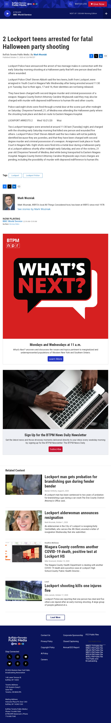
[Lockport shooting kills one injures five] (23, 591)
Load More (55, 617)
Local (47, 582)
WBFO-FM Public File (94, 652)
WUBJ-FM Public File (94, 657)
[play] (7, 13)
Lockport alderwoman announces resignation (72, 515)
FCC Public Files (92, 635)
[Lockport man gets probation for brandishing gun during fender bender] (23, 485)
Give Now (98, 4)
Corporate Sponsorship (73, 635)
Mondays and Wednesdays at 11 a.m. (55, 345)
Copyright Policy (48, 647)
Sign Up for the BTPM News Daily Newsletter (55, 435)
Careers (44, 660)
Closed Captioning (71, 641)
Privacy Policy (47, 641)
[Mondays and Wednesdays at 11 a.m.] (55, 286)
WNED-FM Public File (94, 648)
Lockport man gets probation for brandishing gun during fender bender (71, 481)
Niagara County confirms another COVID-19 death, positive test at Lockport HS (71, 551)
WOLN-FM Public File (94, 654)
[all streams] (107, 13)
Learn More (55, 358)
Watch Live (81, 4)
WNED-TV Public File (94, 646)
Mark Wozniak (40, 54)
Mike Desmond (50, 561)
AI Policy (44, 654)
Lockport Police (33, 175)
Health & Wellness (52, 543)
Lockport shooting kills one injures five (73, 588)
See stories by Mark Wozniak (34, 209)
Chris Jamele (50, 595)
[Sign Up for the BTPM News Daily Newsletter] (55, 399)
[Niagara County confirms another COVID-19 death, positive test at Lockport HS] (23, 552)
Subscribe (55, 449)
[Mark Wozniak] (9, 202)
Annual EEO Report (71, 647)
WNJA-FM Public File (94, 650)
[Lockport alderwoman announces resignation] (23, 521)
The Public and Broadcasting (92, 660)
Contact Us (45, 635)
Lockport (15, 175)
